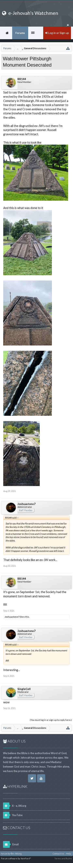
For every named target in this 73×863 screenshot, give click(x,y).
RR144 (21, 79)
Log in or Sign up (58, 33)
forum (4, 853)
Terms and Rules (63, 858)
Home (7, 33)
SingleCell (24, 689)
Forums (20, 33)
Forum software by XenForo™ (16, 858)
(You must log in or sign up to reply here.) (51, 720)
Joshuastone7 (26, 504)
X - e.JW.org (18, 805)
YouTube (17, 815)
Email (15, 844)
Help (68, 853)
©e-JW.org (16, 853)
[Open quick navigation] (68, 48)
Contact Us (58, 853)
